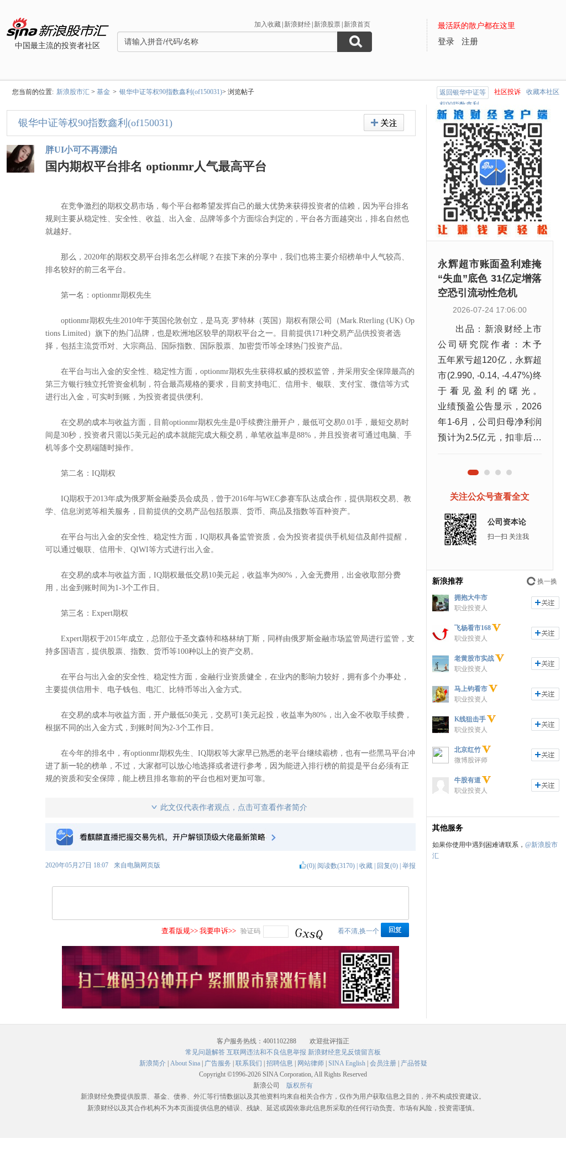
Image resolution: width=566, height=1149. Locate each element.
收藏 (366, 866)
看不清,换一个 (358, 931)
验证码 (250, 931)
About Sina (185, 1063)
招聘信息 (279, 1063)
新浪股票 (327, 24)
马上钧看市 (471, 689)
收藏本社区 (542, 92)
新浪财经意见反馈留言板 (344, 1052)
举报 (409, 866)
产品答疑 (414, 1063)
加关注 (545, 602)
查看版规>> (179, 931)
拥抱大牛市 (471, 597)
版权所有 (299, 1085)
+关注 (384, 122)
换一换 (547, 581)
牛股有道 (467, 780)
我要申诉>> (218, 931)
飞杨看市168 (472, 628)
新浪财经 (297, 24)
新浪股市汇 (73, 92)
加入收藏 (267, 24)
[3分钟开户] (230, 1006)
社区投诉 (507, 92)
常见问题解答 (205, 1052)
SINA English (346, 1063)
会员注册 (383, 1063)
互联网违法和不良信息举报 (266, 1052)
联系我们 (248, 1063)
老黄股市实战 (474, 658)
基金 (103, 92)
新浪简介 (152, 1063)
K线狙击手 (470, 719)
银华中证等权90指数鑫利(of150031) (170, 92)
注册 (470, 41)
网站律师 (310, 1063)
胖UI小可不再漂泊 (81, 149)
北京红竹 (467, 749)
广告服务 (218, 1063)
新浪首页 (357, 24)
